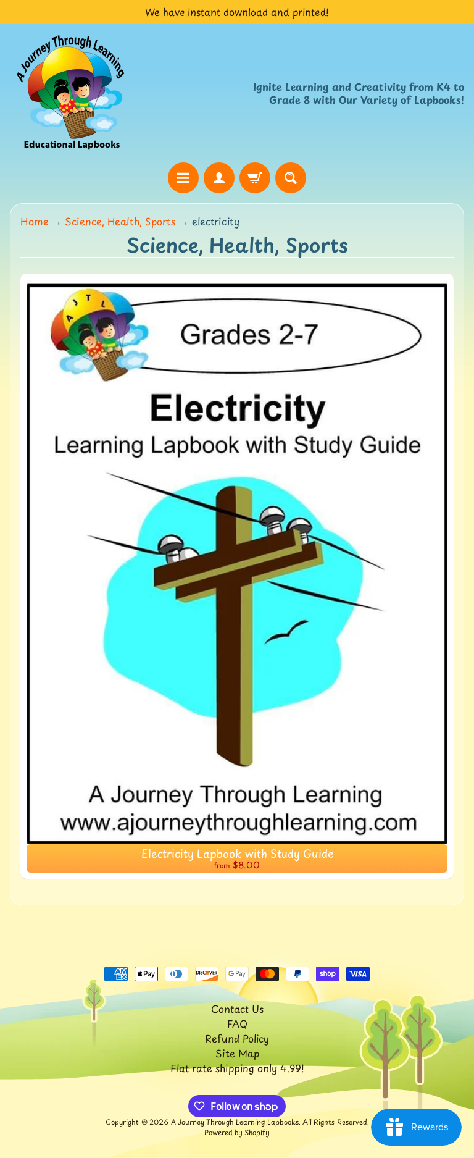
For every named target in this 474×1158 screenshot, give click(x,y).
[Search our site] (290, 177)
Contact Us (237, 1008)
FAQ (237, 1023)
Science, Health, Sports (120, 221)
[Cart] (254, 177)
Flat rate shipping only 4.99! (237, 1067)
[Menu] (183, 177)
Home (34, 221)
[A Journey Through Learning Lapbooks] (71, 93)
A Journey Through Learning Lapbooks (235, 1122)
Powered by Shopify (237, 1132)
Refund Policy (237, 1038)
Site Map (237, 1053)
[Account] (219, 177)
